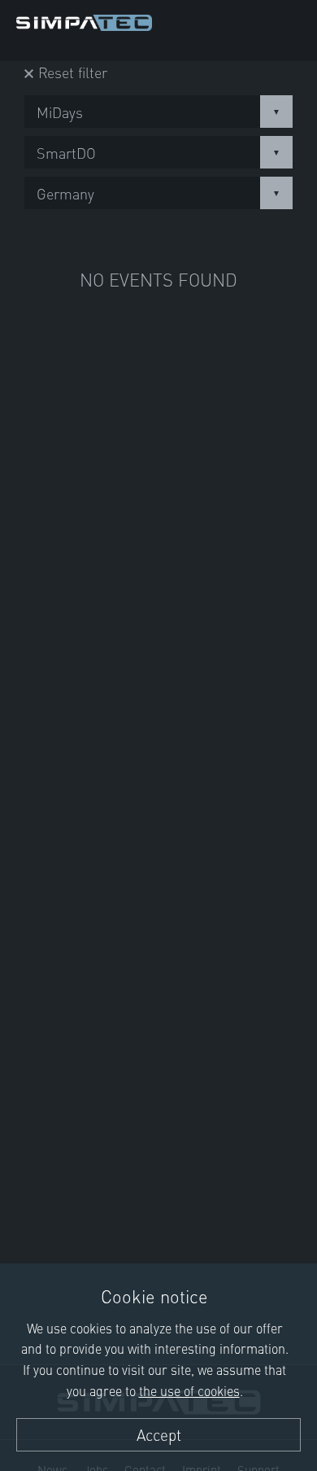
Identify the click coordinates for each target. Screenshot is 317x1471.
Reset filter (72, 72)
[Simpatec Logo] (84, 20)
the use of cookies (189, 1390)
